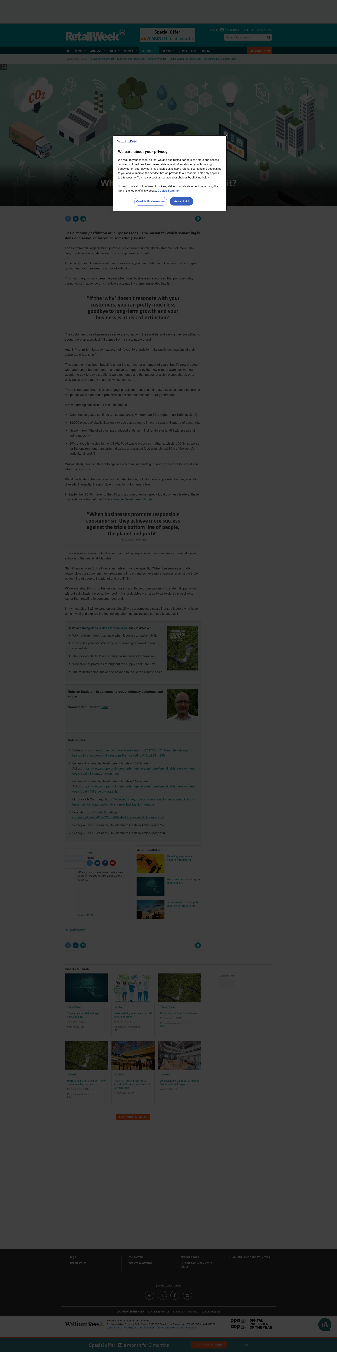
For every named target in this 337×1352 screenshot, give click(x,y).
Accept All (181, 201)
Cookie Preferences (150, 201)
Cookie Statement (169, 190)
